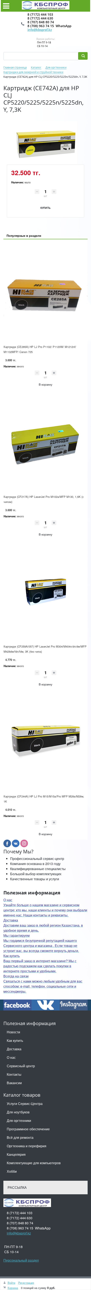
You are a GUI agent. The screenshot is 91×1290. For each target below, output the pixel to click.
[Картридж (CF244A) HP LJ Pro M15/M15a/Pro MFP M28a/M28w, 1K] (45, 741)
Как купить (15, 1040)
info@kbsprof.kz (40, 30)
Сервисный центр (21, 1065)
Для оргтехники (19, 1120)
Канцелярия (16, 1154)
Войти (11, 1283)
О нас (11, 1057)
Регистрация (26, 1283)
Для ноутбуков (18, 1112)
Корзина (13, 1288)
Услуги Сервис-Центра (25, 1103)
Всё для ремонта (20, 1137)
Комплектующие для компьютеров (34, 1162)
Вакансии (14, 1082)
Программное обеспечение (28, 1129)
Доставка (14, 1048)
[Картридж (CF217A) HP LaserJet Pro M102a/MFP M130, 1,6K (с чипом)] (45, 442)
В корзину (45, 384)
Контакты (14, 1074)
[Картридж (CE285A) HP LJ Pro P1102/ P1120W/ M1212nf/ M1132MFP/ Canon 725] (45, 292)
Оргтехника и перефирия (26, 1145)
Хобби (12, 1171)
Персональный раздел (21, 1260)
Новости (13, 1032)
